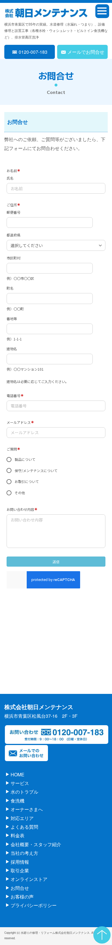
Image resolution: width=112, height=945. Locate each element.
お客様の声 (22, 896)
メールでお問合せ (85, 52)
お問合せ (20, 888)
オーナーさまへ (27, 809)
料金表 (17, 835)
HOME (17, 774)
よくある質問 (24, 826)
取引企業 (20, 870)
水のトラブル (24, 791)
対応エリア (22, 818)
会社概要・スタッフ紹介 (36, 844)
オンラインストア (29, 879)
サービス (20, 783)
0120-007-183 (33, 52)
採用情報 (20, 862)
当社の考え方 (24, 853)
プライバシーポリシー (34, 905)
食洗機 (17, 800)
